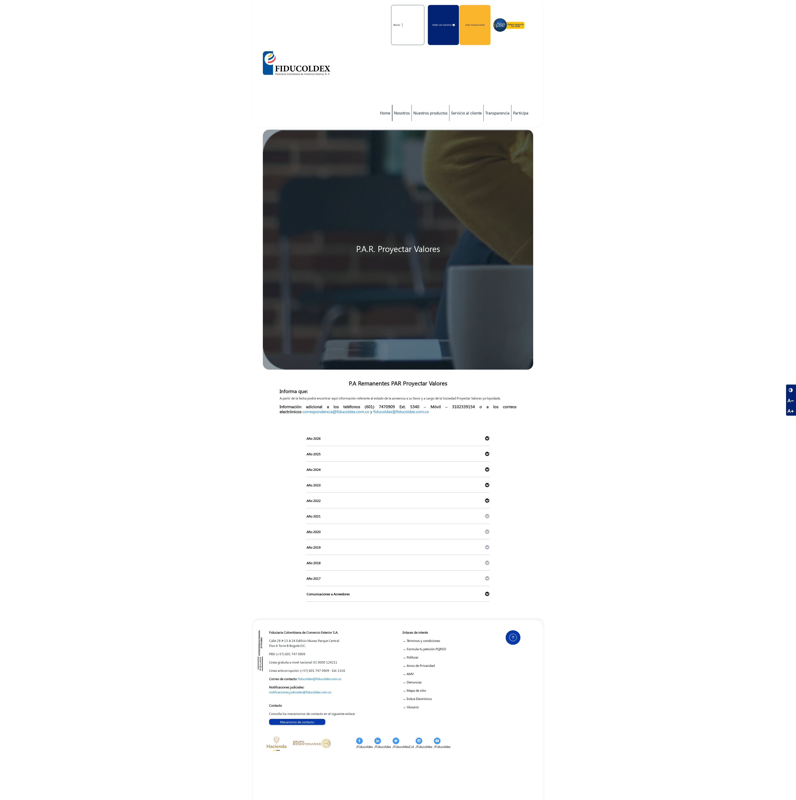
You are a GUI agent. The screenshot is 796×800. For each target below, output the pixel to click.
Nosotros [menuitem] (401, 115)
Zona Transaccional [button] (475, 24)
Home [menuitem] (385, 113)
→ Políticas (410, 657)
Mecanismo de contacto (297, 722)
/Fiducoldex (364, 746)
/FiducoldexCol (403, 746)
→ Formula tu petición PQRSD (424, 649)
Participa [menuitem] (519, 115)
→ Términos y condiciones (421, 640)
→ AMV (408, 674)
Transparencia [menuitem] (497, 113)
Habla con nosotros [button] (442, 24)
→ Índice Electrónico (417, 698)
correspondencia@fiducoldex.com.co (335, 411)
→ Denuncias (412, 682)
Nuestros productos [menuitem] (430, 115)
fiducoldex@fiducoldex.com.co (401, 411)
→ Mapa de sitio (414, 690)
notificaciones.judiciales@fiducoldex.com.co (300, 692)
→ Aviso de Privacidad (419, 665)
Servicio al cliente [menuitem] (465, 115)
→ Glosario (411, 707)
